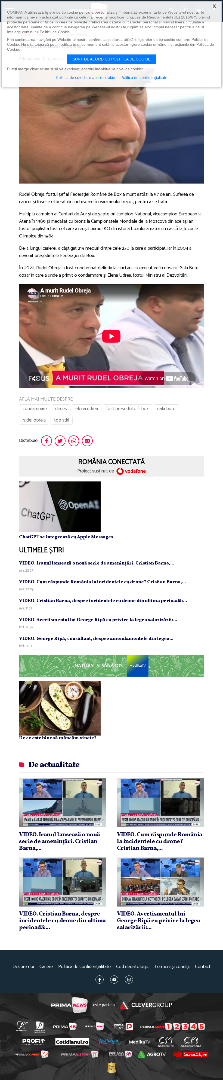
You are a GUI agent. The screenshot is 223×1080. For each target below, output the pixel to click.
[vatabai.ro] (111, 1067)
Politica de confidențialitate (84, 967)
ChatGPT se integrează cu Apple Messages (66, 537)
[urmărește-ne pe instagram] (129, 979)
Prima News (69, 1005)
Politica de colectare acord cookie (85, 78)
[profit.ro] (33, 1042)
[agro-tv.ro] (152, 1054)
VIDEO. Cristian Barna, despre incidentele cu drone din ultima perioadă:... (103, 601)
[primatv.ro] (22, 1026)
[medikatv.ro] (139, 1042)
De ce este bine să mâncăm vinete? (58, 738)
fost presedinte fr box (127, 409)
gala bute (166, 409)
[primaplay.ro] (124, 1027)
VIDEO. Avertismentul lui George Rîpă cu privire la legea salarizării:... (98, 620)
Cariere (46, 967)
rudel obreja (34, 420)
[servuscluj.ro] (190, 1054)
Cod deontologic (132, 967)
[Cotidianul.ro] (72, 1041)
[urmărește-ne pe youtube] (114, 979)
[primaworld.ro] (120, 1054)
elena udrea (86, 409)
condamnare (35, 409)
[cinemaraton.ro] (165, 1042)
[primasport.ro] (172, 1026)
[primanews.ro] (94, 1026)
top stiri (61, 420)
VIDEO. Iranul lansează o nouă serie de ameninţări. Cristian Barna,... (96, 563)
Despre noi (23, 967)
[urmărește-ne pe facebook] (99, 979)
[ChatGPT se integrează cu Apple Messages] (60, 506)
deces (61, 409)
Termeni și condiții (172, 967)
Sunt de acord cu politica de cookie (111, 59)
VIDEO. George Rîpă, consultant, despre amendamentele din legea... (96, 639)
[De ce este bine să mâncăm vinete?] (60, 708)
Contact (202, 967)
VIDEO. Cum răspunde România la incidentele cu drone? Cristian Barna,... (102, 582)
